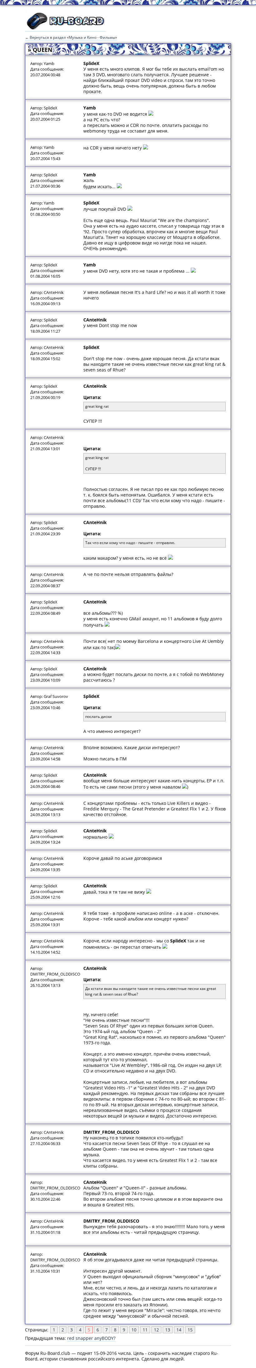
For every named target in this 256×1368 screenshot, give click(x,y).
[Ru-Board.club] (65, 28)
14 (178, 1330)
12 (156, 1330)
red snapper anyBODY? (91, 1338)
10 (133, 1330)
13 (167, 1330)
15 (190, 1330)
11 (145, 1330)
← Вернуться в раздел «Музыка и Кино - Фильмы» (71, 37)
